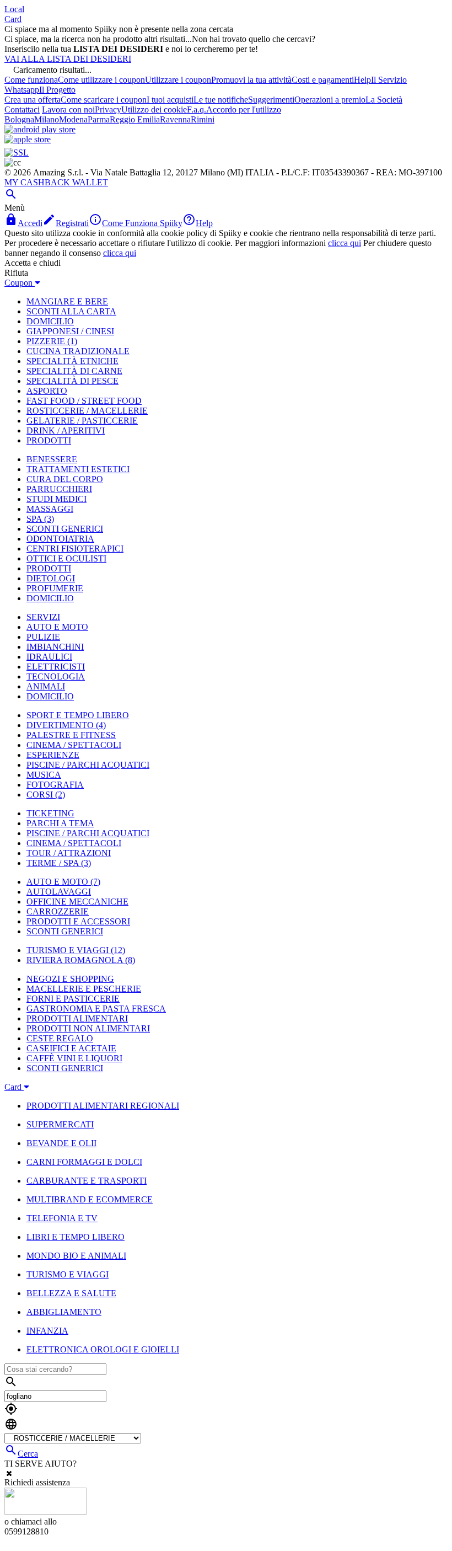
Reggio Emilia (135, 119)
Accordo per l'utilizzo (243, 109)
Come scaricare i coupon (104, 99)
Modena (73, 119)
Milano (46, 119)
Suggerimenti (271, 99)
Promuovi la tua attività (251, 79)
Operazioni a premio (329, 99)
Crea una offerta (32, 99)
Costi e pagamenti (323, 79)
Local (14, 9)
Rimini (202, 119)
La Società (383, 99)
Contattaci (22, 109)
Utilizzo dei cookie (154, 109)
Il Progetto (57, 89)
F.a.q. (196, 109)
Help (362, 79)
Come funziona (31, 79)
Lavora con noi (68, 109)
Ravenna (175, 119)
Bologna (19, 119)
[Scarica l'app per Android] (40, 129)
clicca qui (344, 243)
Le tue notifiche (220, 99)
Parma (99, 119)
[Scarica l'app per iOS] (27, 139)
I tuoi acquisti (170, 99)
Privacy (108, 109)
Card (12, 19)
